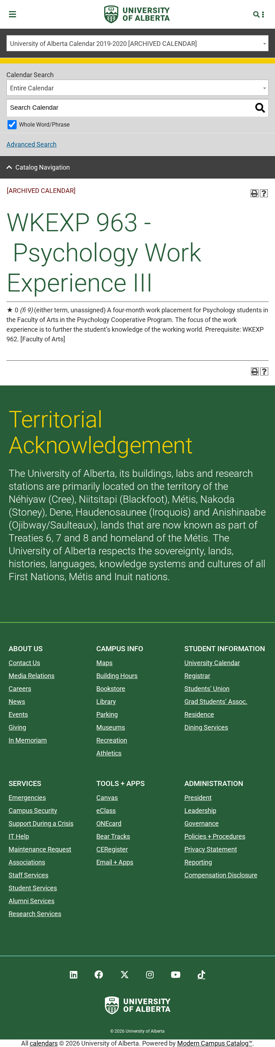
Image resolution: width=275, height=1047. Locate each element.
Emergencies (27, 797)
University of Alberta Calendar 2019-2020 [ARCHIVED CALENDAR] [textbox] (103, 43)
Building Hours (117, 675)
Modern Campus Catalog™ (214, 1043)
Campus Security (33, 810)
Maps (104, 663)
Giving (17, 727)
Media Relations (31, 675)
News (17, 701)
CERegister (112, 849)
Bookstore (110, 688)
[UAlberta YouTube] (175, 975)
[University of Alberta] (137, 14)
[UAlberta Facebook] (99, 975)
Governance (201, 823)
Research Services (35, 914)
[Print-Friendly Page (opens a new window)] (255, 193)
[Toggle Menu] (15, 14)
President (198, 797)
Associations (27, 862)
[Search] (260, 108)
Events (18, 714)
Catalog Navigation (42, 167)
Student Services (33, 888)
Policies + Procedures (214, 836)
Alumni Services (31, 901)
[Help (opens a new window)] (264, 193)
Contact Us (24, 663)
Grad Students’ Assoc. (215, 701)
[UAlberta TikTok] (201, 975)
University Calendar (212, 663)
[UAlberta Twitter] (124, 975)
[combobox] (137, 43)
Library (106, 701)
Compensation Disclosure (220, 875)
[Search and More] (257, 15)
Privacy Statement (210, 849)
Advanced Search (31, 144)
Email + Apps (114, 862)
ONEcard (108, 823)
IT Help (19, 836)
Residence (199, 714)
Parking (107, 714)
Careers (20, 688)
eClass (106, 810)
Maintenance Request (40, 849)
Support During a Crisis (41, 823)
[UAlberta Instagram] (149, 975)
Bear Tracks (113, 836)
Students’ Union (207, 688)
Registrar (197, 675)
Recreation (111, 740)
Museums (110, 727)
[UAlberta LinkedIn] (73, 975)
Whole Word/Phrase (44, 124)
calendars (44, 1043)
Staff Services (28, 875)
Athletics (108, 753)
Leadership (200, 810)
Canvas (107, 797)
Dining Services (206, 727)
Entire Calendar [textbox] (32, 88)
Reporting (198, 862)
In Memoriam (28, 740)
